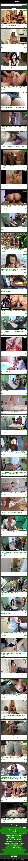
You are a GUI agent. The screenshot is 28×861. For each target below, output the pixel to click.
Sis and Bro (14, 856)
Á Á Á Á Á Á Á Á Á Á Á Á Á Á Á (10, 827)
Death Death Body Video (17, 852)
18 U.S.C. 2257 (20, 859)
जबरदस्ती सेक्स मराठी (5, 854)
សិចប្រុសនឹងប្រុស (22, 827)
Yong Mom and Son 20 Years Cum (18, 854)
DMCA (13, 859)
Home (5, 859)
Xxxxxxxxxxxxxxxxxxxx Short (14, 839)
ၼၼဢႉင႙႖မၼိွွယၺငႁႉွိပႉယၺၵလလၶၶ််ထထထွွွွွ (14, 830)
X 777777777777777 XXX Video (9, 833)
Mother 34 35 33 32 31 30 (14, 837)
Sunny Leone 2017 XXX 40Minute (14, 847)
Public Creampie (22, 833)
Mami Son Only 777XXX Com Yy (14, 841)
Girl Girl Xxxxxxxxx (20, 850)
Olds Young (7, 852)
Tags (9, 859)
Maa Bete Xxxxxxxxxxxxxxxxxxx (14, 835)
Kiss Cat (21, 843)
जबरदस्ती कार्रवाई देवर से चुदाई (9, 850)
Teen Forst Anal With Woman (14, 845)
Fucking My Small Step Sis (11, 843)
